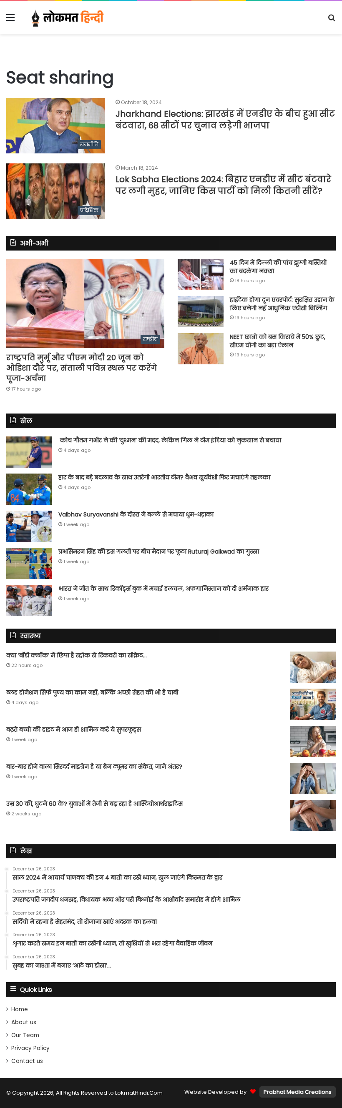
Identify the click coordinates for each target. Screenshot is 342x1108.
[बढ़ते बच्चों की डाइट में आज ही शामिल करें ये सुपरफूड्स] (313, 741)
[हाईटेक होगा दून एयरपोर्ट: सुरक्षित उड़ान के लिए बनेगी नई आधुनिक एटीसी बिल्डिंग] (201, 311)
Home (19, 1009)
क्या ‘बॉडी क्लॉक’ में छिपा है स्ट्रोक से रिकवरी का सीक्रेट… (76, 655)
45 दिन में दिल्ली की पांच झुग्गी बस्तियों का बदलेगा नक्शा (278, 266)
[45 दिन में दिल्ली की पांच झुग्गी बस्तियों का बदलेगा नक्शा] (201, 274)
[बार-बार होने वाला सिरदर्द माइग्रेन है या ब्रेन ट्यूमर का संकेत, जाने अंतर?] (313, 778)
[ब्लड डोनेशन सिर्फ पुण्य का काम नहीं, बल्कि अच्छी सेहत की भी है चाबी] (313, 704)
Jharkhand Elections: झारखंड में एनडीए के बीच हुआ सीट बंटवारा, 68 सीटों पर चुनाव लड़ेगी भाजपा (225, 119)
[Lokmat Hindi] (66, 17)
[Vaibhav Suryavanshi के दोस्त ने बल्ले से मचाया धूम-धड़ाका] (29, 526)
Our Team (25, 1035)
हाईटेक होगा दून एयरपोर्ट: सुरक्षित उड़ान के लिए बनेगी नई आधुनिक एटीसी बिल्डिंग (282, 304)
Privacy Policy (30, 1048)
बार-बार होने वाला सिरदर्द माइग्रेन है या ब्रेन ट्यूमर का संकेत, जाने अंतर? (94, 766)
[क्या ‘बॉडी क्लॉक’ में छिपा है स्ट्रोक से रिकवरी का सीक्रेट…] (313, 667)
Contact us (27, 1061)
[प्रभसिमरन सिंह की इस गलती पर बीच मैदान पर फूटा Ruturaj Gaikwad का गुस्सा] (29, 563)
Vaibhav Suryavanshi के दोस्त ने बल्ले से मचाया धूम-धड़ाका (136, 514)
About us (23, 1022)
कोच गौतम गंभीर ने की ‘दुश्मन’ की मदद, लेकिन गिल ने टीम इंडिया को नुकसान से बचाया (169, 440)
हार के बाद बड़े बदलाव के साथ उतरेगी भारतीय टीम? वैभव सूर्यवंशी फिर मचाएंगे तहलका (164, 477)
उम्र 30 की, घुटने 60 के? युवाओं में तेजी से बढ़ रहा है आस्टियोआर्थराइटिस (94, 804)
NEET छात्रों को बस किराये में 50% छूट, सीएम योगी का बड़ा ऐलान (277, 341)
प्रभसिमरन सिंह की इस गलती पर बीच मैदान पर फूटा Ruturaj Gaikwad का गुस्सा (158, 551)
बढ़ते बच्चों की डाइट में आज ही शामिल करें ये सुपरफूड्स (73, 729)
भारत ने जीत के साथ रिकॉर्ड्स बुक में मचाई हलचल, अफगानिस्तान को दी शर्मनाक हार (163, 588)
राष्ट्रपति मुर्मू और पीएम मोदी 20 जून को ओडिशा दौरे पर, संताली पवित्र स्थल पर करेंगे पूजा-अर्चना (81, 368)
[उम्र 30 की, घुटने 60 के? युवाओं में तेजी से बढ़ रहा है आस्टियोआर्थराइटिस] (313, 815)
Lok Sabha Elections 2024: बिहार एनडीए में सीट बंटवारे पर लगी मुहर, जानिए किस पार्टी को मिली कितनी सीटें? (223, 185)
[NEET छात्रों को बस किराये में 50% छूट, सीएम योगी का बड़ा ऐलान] (201, 348)
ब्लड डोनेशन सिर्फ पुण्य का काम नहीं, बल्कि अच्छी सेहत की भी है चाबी (92, 692)
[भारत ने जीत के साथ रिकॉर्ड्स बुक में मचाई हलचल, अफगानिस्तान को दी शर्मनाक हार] (29, 600)
